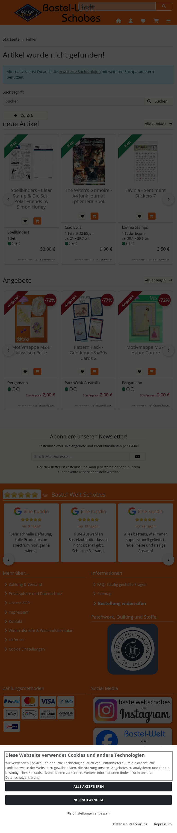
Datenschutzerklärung (130, 824)
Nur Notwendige (89, 800)
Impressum (163, 824)
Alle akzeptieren (89, 786)
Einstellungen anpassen (91, 813)
